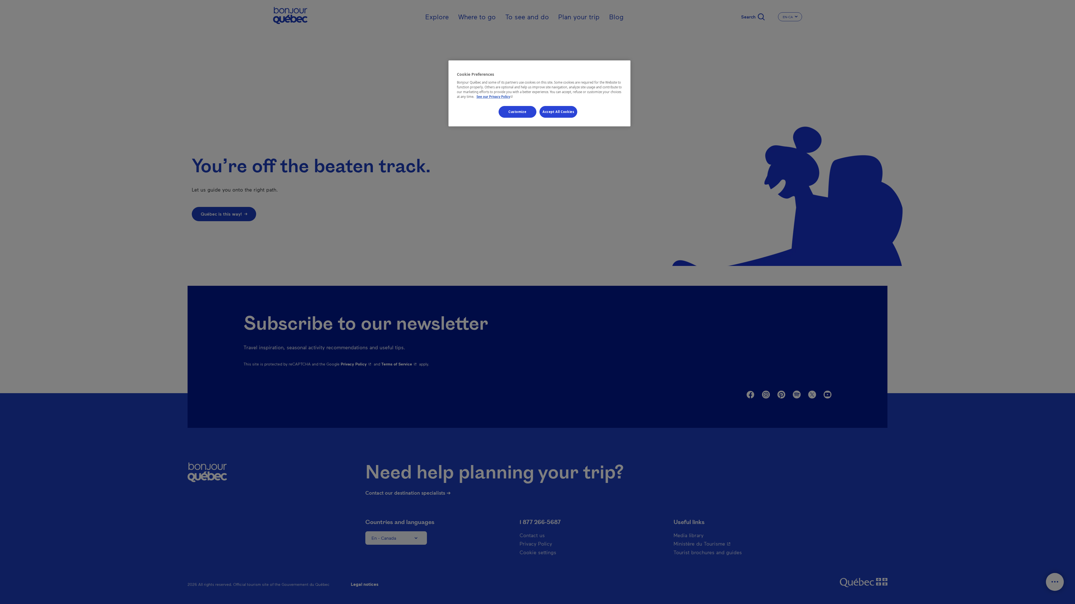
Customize (517, 112)
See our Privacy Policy (495, 97)
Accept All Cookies (558, 112)
